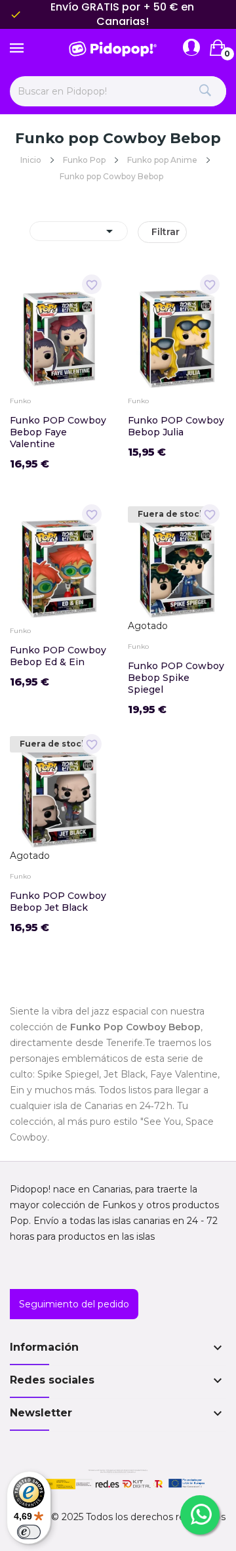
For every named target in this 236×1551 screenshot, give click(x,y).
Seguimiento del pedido (74, 1304)
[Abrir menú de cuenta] (191, 48)
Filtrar (165, 232)
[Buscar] (205, 91)
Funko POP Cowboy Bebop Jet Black (58, 901)
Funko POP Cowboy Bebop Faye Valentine (58, 432)
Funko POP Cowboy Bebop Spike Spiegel (176, 677)
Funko (20, 401)
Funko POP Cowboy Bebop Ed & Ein (58, 656)
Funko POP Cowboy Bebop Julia (176, 426)
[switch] (29, 1532)
